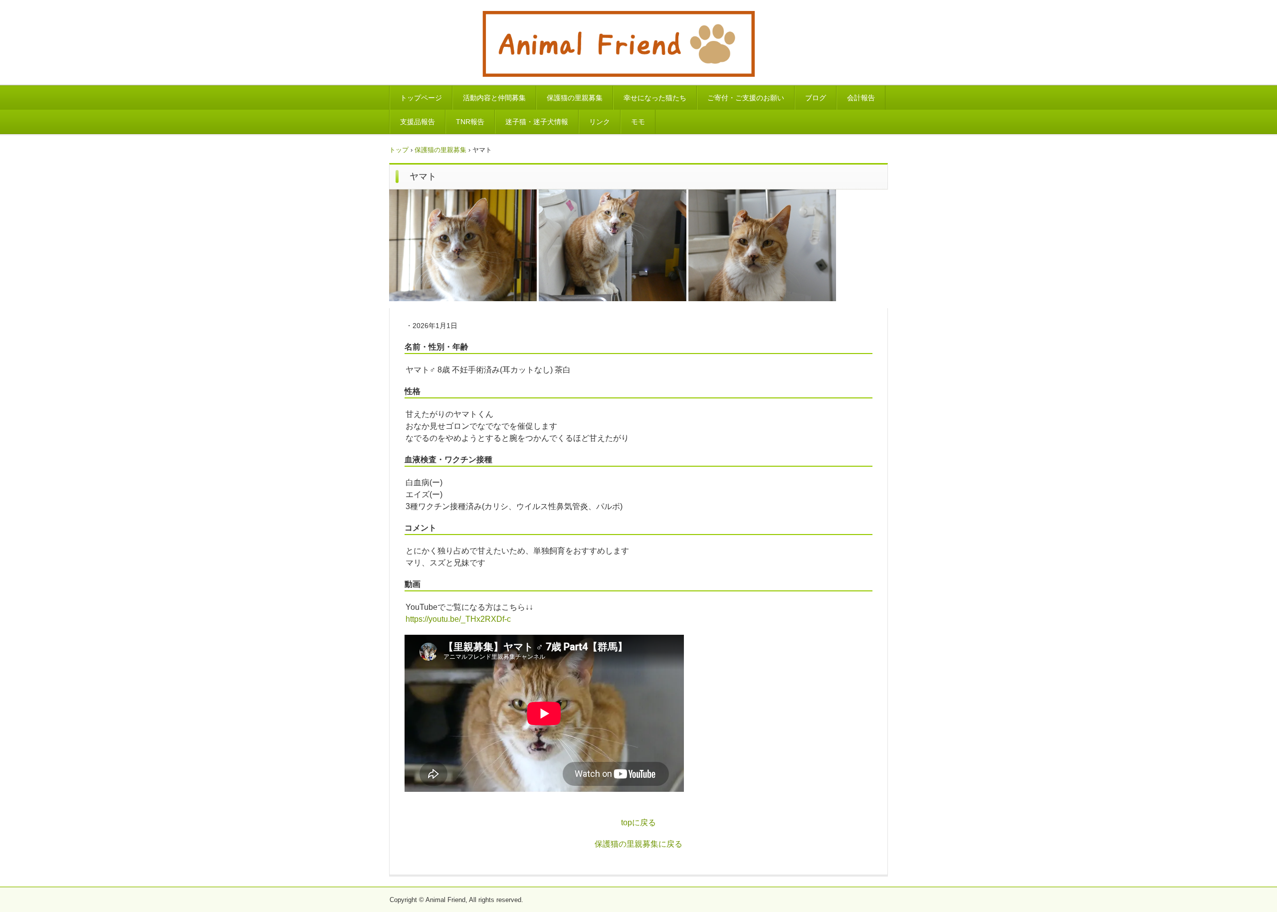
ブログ (815, 98)
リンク (599, 122)
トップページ (421, 98)
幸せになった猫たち (655, 98)
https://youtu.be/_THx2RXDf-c (458, 619)
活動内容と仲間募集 (494, 98)
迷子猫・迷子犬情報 (536, 122)
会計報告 (861, 98)
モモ (638, 122)
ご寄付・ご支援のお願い (745, 98)
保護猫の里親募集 (575, 98)
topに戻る (638, 822)
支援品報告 (417, 122)
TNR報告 (470, 122)
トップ (399, 150)
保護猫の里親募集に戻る (638, 844)
